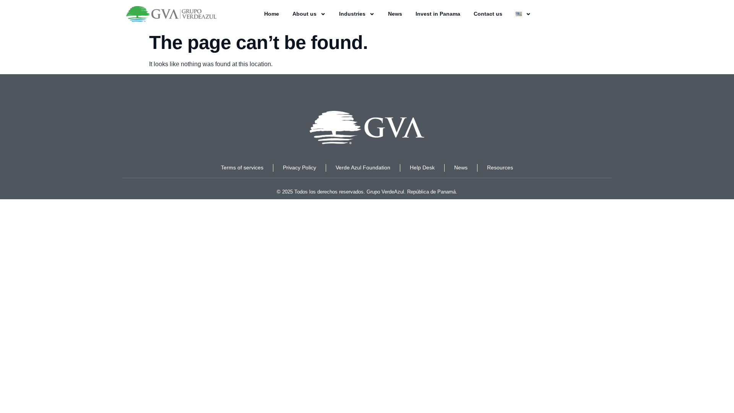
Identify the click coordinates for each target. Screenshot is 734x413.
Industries (352, 14)
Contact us (488, 14)
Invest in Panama (438, 14)
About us (304, 14)
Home (271, 14)
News (395, 14)
